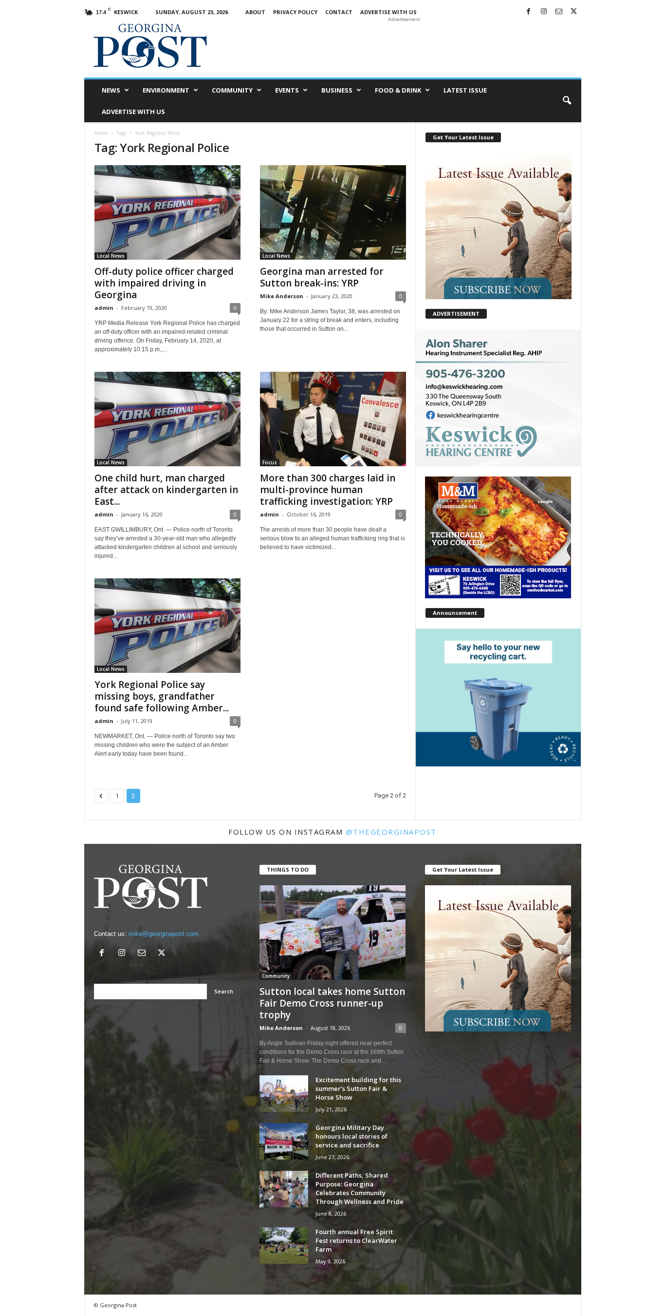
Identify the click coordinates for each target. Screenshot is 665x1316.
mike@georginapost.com (164, 933)
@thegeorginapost (391, 832)
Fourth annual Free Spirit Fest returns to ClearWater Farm (356, 1240)
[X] (574, 12)
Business (336, 90)
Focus (269, 462)
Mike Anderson (281, 296)
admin (103, 307)
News (111, 90)
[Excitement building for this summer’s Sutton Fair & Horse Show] (283, 1093)
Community (232, 90)
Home (101, 133)
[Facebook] (529, 12)
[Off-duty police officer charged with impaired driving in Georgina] (167, 212)
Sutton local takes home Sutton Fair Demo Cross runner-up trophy (332, 1003)
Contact (338, 12)
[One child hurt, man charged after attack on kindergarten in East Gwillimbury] (167, 419)
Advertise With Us (388, 12)
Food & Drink (398, 90)
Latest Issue (465, 90)
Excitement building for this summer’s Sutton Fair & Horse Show (358, 1088)
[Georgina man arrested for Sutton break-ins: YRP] (333, 212)
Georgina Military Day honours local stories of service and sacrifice (351, 1136)
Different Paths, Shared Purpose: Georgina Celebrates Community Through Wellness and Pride (359, 1188)
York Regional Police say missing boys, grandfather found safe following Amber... (161, 696)
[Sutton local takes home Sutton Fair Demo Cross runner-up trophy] (332, 932)
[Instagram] (544, 12)
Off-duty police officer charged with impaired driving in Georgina (164, 283)
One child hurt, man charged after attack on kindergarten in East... (166, 490)
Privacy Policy (295, 12)
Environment (166, 90)
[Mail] (559, 12)
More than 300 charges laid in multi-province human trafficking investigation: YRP (327, 490)
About (255, 12)
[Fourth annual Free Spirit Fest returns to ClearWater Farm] (283, 1245)
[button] (566, 101)
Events (287, 90)
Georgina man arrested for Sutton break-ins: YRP (322, 277)
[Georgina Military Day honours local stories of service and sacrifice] (283, 1141)
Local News (111, 255)
